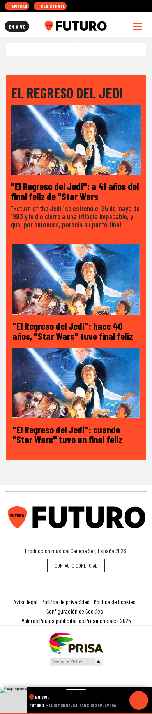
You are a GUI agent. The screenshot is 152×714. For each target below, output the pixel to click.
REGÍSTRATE (52, 6)
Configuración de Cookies (74, 611)
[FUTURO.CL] (75, 26)
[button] (76, 713)
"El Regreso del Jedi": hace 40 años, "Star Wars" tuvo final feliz (72, 331)
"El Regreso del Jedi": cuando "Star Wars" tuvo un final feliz (67, 434)
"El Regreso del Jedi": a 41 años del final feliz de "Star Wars (75, 191)
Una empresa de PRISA (76, 642)
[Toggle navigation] (137, 26)
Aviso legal (25, 601)
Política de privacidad (66, 601)
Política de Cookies (115, 601)
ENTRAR (19, 6)
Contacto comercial (76, 565)
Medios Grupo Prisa (76, 661)
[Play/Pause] (138, 700)
